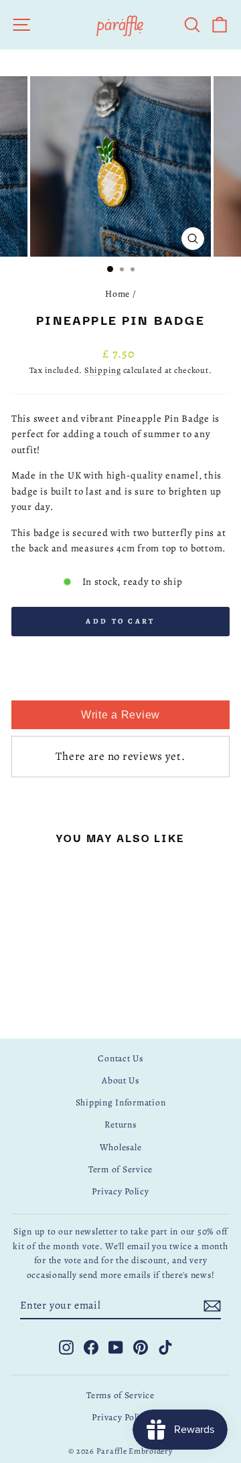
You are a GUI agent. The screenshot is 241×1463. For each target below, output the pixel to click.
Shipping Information (121, 1102)
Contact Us (120, 1058)
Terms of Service (120, 1395)
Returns (120, 1124)
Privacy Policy (120, 1191)
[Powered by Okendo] (121, 686)
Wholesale (121, 1147)
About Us (120, 1080)
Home (117, 293)
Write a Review (120, 714)
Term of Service (120, 1169)
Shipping (102, 370)
